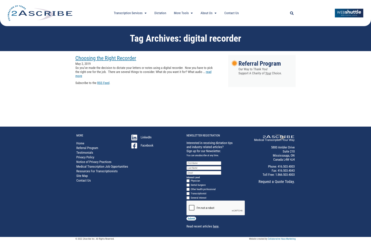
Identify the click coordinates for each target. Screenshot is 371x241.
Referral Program (259, 63)
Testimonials (84, 152)
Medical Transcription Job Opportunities (102, 166)
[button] (291, 13)
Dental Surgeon (198, 185)
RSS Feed (103, 83)
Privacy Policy (85, 157)
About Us (207, 13)
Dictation (160, 13)
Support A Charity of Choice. (260, 73)
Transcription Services (128, 13)
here (216, 226)
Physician (195, 180)
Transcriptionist (198, 193)
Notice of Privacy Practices (93, 162)
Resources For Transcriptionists (97, 171)
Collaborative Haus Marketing (282, 239)
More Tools (181, 13)
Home (80, 143)
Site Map (82, 176)
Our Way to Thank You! (253, 69)
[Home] (274, 140)
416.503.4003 (286, 166)
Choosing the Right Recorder (105, 58)
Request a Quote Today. (277, 181)
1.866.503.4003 (285, 175)
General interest (198, 197)
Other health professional (203, 189)
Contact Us (231, 13)
